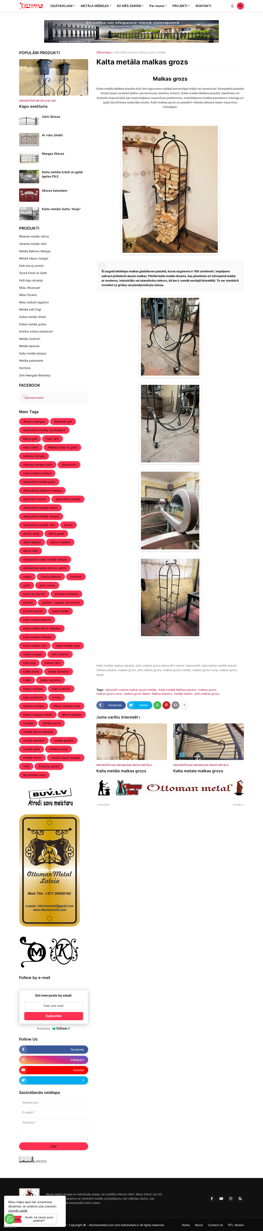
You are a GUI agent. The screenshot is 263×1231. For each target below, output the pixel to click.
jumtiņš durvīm (33, 611)
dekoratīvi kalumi (34, 499)
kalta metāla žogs (68, 645)
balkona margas (34, 456)
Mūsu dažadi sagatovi (34, 302)
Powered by (43, 1028)
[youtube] (221, 1198)
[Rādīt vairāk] (184, 705)
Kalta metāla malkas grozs (121, 771)
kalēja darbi (31, 671)
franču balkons (51, 576)
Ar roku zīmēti (52, 135)
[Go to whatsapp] (10, 1219)
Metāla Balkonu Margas (35, 251)
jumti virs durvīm (34, 594)
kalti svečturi (60, 654)
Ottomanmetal (33, 397)
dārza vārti (30, 550)
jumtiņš (28, 602)
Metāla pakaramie (31, 360)
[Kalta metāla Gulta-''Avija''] (29, 213)
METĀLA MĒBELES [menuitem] (95, 6)
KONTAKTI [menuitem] (203, 6)
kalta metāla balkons (37, 619)
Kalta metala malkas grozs (198, 771)
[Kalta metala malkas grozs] (208, 741)
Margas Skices (53, 154)
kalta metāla (60, 611)
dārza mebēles (60, 542)
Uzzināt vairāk (18, 1210)
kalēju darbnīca (50, 680)
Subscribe (54, 1016)
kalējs (27, 680)
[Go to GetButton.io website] (9, 1226)
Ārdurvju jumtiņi (49, 766)
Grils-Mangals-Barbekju (35, 375)
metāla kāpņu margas (65, 757)
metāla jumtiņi (58, 749)
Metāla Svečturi (29, 338)
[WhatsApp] (157, 705)
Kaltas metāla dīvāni (32, 317)
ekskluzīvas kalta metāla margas (45, 559)
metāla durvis (52, 723)
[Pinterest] (166, 705)
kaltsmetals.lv (130, 1225)
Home (186, 1225)
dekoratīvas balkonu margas (42, 490)
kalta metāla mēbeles (37, 637)
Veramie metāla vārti (32, 243)
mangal (28, 723)
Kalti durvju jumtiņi (31, 265)
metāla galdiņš (63, 740)
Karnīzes (25, 368)
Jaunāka (103, 804)
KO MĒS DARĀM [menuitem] (129, 6)
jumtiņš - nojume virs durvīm (61, 602)
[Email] (175, 705)
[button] (232, 5)
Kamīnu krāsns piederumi (36, 331)
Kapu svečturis (33, 106)
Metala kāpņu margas (33, 258)
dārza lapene (32, 542)
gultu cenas (47, 585)
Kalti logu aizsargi (31, 280)
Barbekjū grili (63, 421)
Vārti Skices (51, 117)
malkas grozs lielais (137, 693)
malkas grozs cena (109, 693)
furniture (76, 576)
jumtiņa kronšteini (66, 594)
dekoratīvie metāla (67, 499)
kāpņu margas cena (66, 706)
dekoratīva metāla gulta (39, 482)
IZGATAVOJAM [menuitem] (61, 6)
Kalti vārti (52, 438)
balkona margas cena (37, 464)
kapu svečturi (61, 688)
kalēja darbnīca (58, 671)
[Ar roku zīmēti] (29, 139)
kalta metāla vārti (34, 645)
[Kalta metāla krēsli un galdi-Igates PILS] (29, 176)
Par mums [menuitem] (156, 6)
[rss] (240, 1198)
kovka (56, 697)
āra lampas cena (34, 775)
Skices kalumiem (54, 191)
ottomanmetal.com (101, 1225)
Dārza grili (30, 438)
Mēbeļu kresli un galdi (62, 447)
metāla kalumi (183, 693)
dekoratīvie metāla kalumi (40, 507)
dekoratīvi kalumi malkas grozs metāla (140, 52)
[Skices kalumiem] (29, 195)
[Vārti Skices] (29, 121)
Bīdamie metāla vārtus (34, 236)
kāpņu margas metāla (37, 714)
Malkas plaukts (162, 693)
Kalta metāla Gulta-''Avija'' (61, 209)
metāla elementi (33, 740)
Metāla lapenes (29, 346)
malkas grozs (207, 689)
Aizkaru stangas (34, 421)
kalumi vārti (52, 663)
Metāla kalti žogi (30, 309)
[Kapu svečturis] (53, 77)
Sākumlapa (103, 52)
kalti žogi (29, 663)
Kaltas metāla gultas (32, 324)
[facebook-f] (212, 1198)
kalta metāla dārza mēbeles (41, 628)
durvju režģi (31, 533)
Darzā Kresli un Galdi (33, 273)
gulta (26, 585)
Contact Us (215, 1225)
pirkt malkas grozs (206, 693)
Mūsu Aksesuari (29, 287)
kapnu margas (33, 688)
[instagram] (230, 1198)
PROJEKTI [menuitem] (179, 6)
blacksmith (69, 464)
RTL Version (236, 1225)
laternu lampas (72, 714)
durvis (68, 525)
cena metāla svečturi (37, 473)
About (199, 1225)
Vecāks (237, 804)
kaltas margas (32, 654)
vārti (26, 766)
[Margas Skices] (29, 158)
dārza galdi (56, 533)
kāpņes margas (33, 706)
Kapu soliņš (30, 447)
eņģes (27, 576)
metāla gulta (31, 749)
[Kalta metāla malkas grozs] (131, 741)
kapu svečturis (33, 697)
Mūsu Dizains (28, 295)
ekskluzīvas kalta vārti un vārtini (44, 568)
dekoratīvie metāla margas (41, 516)
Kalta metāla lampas (32, 353)
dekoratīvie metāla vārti (39, 525)
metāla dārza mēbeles (38, 732)
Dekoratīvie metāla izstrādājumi (44, 430)
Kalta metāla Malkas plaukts (177, 689)
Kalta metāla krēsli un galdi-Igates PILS (63, 174)
